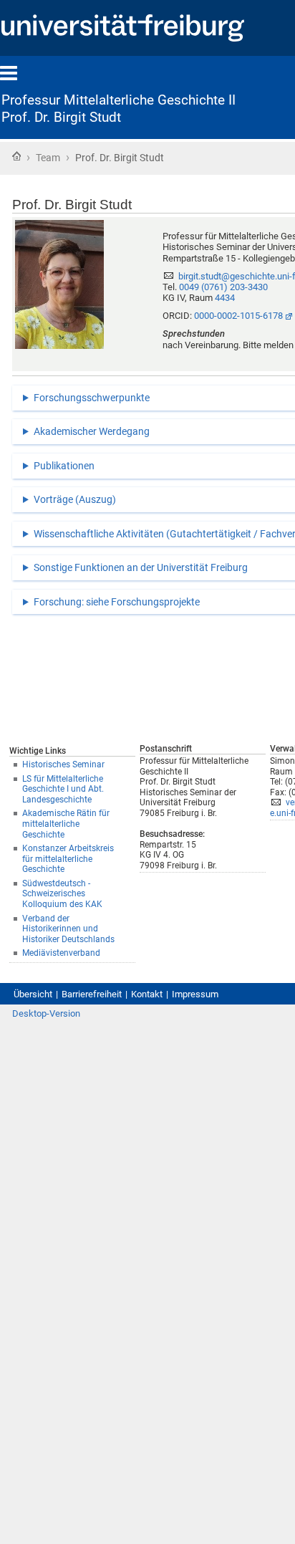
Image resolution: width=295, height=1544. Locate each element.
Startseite (16, 156)
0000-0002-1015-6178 (238, 315)
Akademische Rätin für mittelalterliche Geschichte (66, 823)
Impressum (195, 994)
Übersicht (33, 994)
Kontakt (147, 994)
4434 (225, 297)
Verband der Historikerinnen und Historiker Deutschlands (68, 929)
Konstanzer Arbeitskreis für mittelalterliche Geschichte (68, 858)
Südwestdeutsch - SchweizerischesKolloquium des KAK (62, 893)
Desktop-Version (46, 1013)
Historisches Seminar (63, 764)
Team (48, 157)
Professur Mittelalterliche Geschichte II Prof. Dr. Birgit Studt (118, 109)
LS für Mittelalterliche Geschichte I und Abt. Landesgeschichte (63, 789)
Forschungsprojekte (155, 602)
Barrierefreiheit (92, 994)
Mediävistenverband (61, 953)
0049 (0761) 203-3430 (223, 287)
